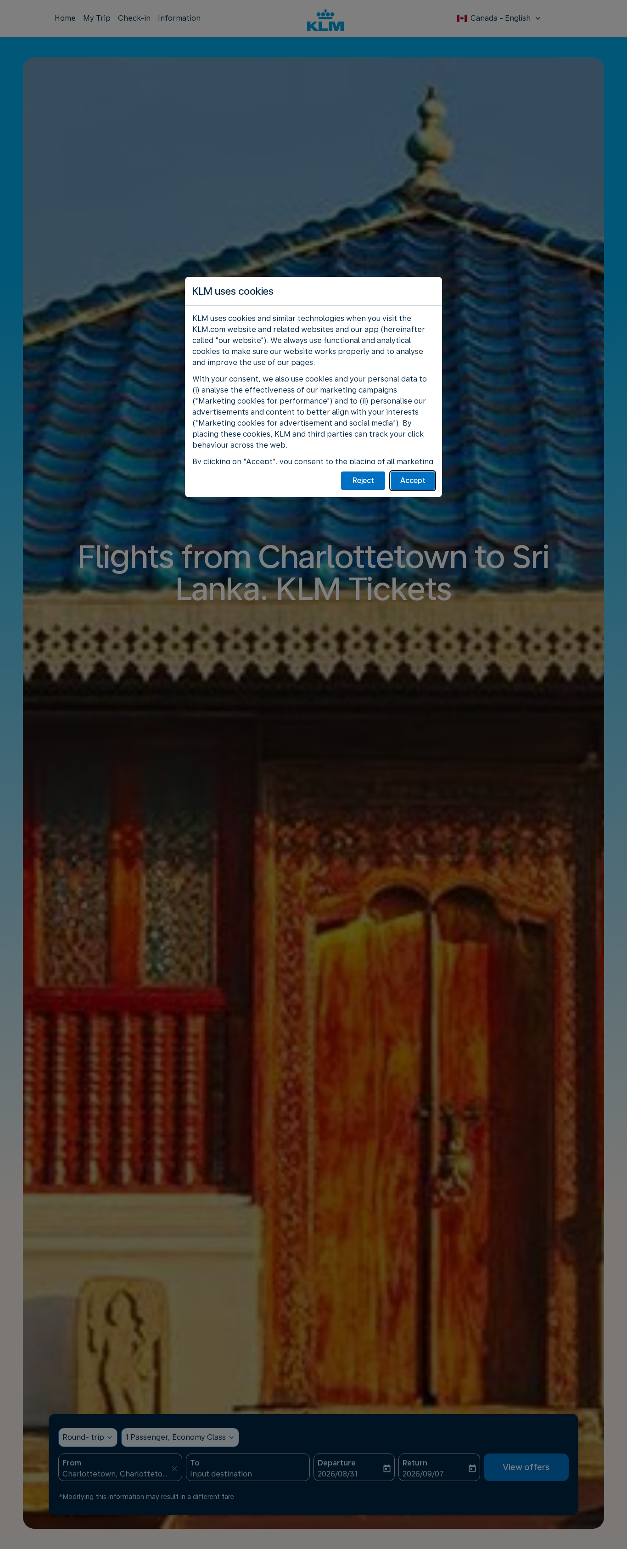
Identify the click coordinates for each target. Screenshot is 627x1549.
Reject (363, 480)
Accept (412, 480)
